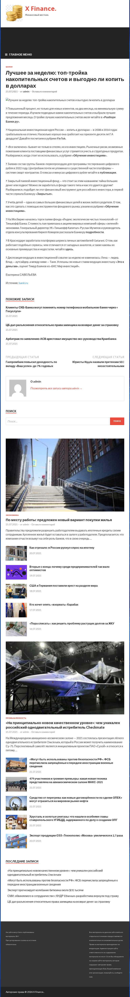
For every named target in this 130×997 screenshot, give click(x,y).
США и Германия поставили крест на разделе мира (63, 585)
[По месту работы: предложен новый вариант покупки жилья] (65, 512)
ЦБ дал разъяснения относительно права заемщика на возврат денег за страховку (62, 325)
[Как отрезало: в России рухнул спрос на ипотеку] (16, 559)
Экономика (12, 515)
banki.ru (23, 282)
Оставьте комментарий (44, 91)
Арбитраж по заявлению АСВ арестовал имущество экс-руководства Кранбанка (61, 338)
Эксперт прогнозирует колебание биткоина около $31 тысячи (45, 890)
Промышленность (16, 718)
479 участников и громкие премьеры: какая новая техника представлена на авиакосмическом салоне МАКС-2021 (68, 780)
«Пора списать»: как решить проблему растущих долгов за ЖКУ (71, 623)
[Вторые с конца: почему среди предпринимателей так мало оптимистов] (16, 578)
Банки (9, 67)
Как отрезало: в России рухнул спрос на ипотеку (61, 547)
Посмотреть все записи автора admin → (56, 388)
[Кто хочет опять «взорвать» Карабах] (16, 616)
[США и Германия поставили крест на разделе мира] (16, 597)
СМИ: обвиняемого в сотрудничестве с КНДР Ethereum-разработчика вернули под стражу (63, 895)
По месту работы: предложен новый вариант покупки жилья (59, 520)
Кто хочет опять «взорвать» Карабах (53, 604)
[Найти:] (65, 421)
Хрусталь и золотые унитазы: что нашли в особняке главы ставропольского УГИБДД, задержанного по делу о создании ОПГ (73, 818)
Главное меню (20, 54)
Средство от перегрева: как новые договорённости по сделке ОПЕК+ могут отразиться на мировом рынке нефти (75, 799)
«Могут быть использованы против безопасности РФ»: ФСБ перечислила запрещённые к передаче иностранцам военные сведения (71, 763)
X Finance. (40, 8)
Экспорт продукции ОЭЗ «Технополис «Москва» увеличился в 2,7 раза (76, 835)
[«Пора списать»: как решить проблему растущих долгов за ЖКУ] (16, 635)
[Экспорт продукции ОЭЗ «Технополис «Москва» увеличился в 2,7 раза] (16, 847)
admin (26, 91)
